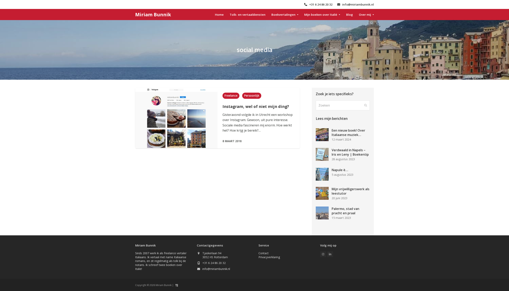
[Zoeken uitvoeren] (365, 105)
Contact (263, 253)
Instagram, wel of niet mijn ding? (255, 106)
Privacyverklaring (269, 257)
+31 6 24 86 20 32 (214, 263)
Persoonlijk (251, 95)
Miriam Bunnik (153, 14)
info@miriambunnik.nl (216, 269)
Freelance (230, 95)
